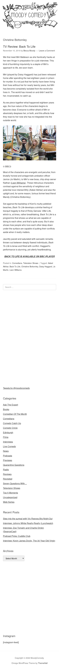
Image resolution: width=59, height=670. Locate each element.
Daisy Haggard (45, 266)
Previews (7, 460)
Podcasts (7, 455)
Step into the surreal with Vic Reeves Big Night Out (27, 518)
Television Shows (30, 263)
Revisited (7, 478)
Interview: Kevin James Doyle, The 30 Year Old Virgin (29, 540)
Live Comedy (9, 446)
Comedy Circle (10, 427)
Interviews (8, 441)
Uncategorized (10, 497)
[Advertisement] (23, 338)
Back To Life (15, 266)
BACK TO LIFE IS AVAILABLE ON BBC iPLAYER (29, 256)
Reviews (7, 474)
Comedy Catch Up (12, 423)
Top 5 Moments (10, 492)
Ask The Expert (10, 404)
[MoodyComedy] (29, 26)
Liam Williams (18, 182)
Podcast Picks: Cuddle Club (16, 536)
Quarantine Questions (13, 464)
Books (6, 409)
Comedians (17, 263)
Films (5, 437)
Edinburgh (8, 432)
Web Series (8, 502)
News (6, 451)
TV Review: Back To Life (19, 46)
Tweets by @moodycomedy (16, 388)
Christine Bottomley (29, 266)
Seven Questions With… (15, 483)
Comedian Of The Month (15, 414)
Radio (6, 469)
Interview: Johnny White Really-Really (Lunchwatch (28, 523)
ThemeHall (42, 663)
